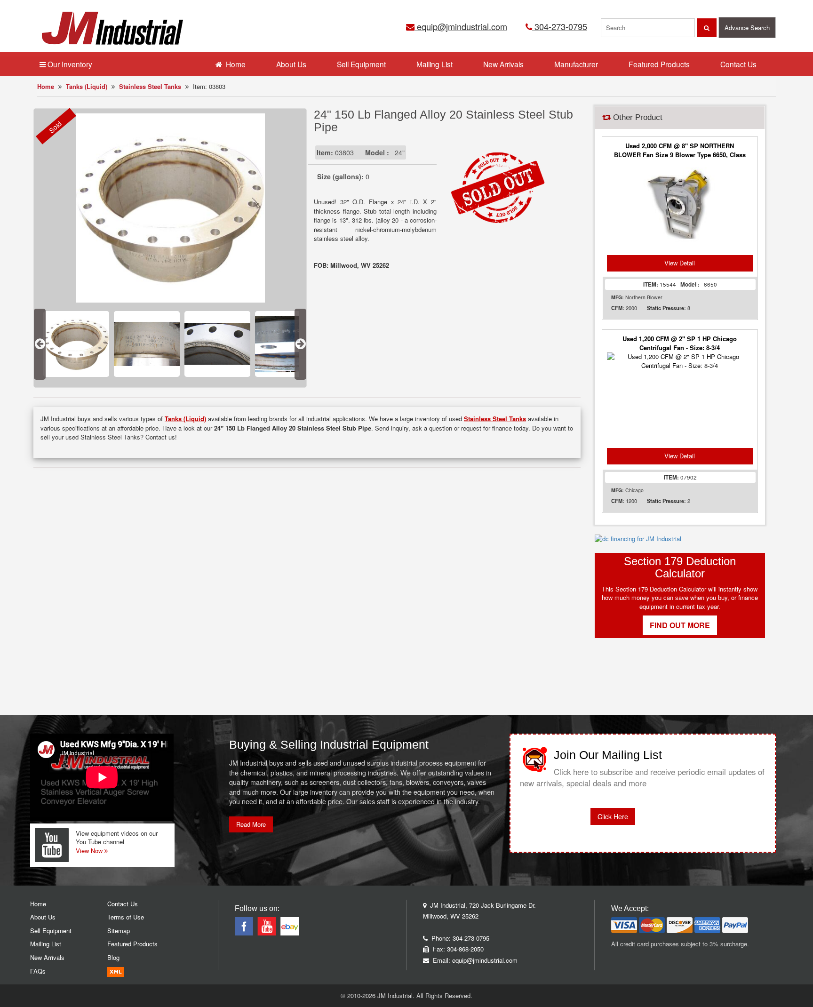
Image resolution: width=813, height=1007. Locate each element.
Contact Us (738, 64)
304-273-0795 (559, 26)
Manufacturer (576, 64)
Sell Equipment (361, 64)
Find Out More (680, 625)
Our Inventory (69, 64)
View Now (90, 850)
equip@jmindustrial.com (460, 26)
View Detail (679, 262)
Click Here (613, 816)
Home (45, 86)
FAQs (38, 971)
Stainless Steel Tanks (150, 86)
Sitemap (118, 930)
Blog (113, 957)
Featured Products (659, 64)
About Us (291, 64)
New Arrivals (503, 64)
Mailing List (434, 64)
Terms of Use (125, 916)
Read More (251, 824)
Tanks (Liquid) (86, 86)
